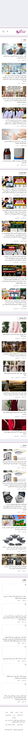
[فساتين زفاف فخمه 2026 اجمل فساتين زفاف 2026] (14, 369)
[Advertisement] (14, 14)
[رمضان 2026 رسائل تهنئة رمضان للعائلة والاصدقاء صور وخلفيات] (14, 673)
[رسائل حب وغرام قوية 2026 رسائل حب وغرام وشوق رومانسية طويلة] (14, 593)
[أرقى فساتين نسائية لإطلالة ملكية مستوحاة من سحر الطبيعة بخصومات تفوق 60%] (14, 350)
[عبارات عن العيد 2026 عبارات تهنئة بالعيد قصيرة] (14, 654)
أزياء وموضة (17, 338)
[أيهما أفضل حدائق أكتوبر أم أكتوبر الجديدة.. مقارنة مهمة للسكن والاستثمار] (14, 524)
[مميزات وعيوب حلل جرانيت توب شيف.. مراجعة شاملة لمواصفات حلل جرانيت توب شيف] (14, 543)
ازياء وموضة (22, 318)
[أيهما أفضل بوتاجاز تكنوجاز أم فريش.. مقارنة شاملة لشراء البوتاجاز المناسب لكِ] (14, 563)
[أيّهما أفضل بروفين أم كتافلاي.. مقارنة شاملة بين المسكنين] (14, 157)
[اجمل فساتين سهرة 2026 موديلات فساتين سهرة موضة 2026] (14, 330)
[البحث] (3, 31)
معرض (12, 377)
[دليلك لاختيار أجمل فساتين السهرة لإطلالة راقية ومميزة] (14, 409)
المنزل (24, 445)
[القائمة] (7, 31)
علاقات (18, 600)
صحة (24, 39)
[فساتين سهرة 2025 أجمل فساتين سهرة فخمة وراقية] (14, 428)
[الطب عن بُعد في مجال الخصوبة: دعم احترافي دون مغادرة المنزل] (14, 52)
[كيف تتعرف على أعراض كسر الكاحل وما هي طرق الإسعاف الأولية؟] (14, 138)
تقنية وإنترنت (17, 194)
